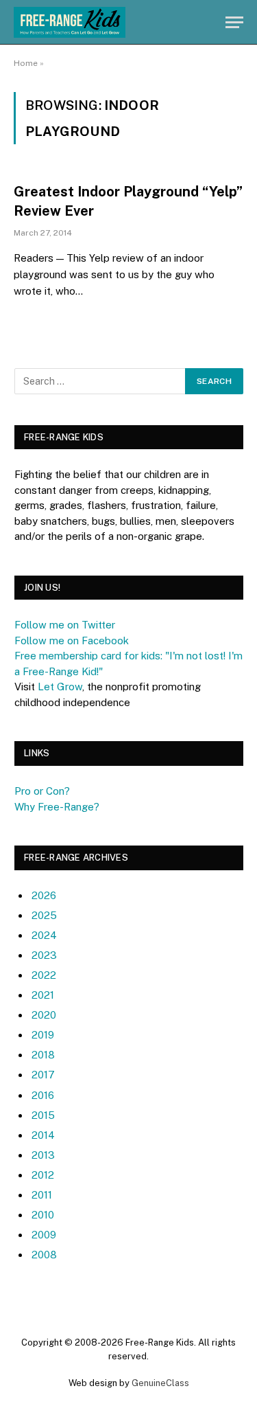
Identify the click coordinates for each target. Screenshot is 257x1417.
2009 (44, 1234)
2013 (43, 1155)
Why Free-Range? (56, 807)
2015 (43, 1115)
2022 (44, 975)
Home (26, 63)
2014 (43, 1135)
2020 (44, 1015)
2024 (44, 935)
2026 (44, 895)
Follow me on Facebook (71, 640)
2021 (43, 995)
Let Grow (60, 686)
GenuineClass (160, 1383)
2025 (44, 915)
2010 (43, 1215)
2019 (43, 1035)
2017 (43, 1074)
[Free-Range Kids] (69, 22)
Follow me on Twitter (64, 625)
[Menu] (234, 22)
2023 (44, 955)
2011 (42, 1195)
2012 (43, 1175)
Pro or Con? (42, 791)
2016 (43, 1095)
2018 (43, 1055)
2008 (44, 1254)
